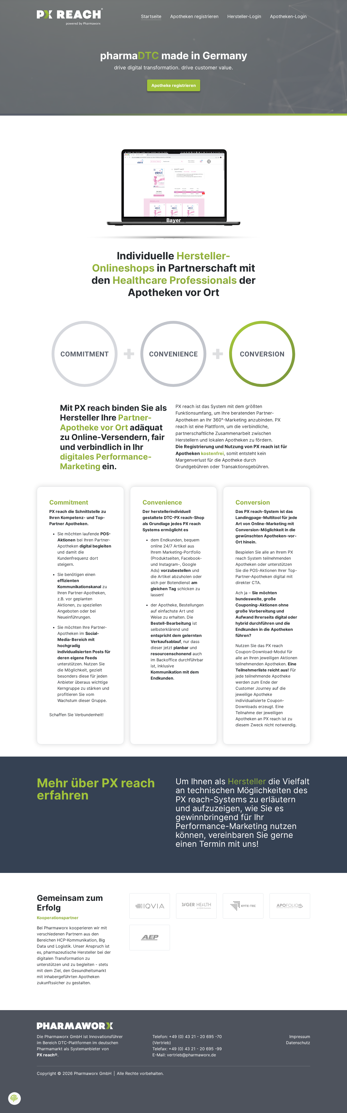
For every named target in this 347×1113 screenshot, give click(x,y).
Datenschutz (298, 1042)
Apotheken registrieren (194, 16)
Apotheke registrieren (173, 85)
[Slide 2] (169, 239)
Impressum (299, 1036)
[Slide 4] (187, 239)
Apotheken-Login (288, 16)
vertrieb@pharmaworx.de (191, 1054)
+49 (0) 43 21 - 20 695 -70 (195, 1036)
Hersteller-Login (244, 16)
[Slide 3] (178, 239)
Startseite (151, 16)
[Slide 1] (160, 239)
